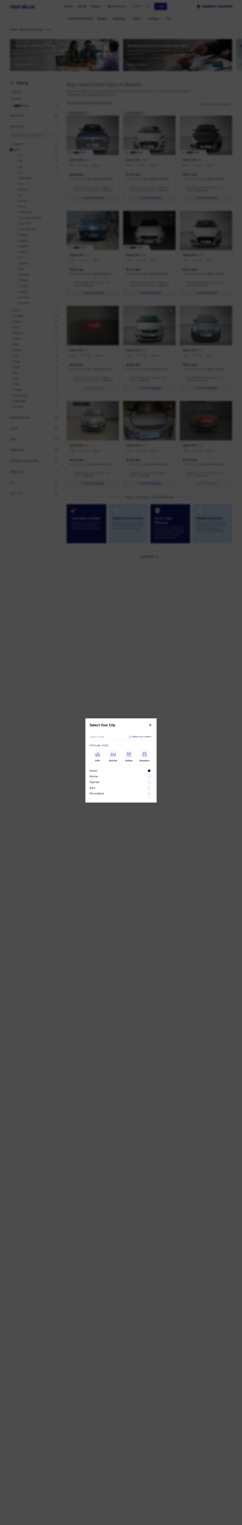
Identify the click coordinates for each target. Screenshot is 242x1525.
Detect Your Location (141, 737)
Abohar (94, 776)
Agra (92, 787)
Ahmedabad (97, 793)
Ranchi (93, 770)
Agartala (94, 782)
